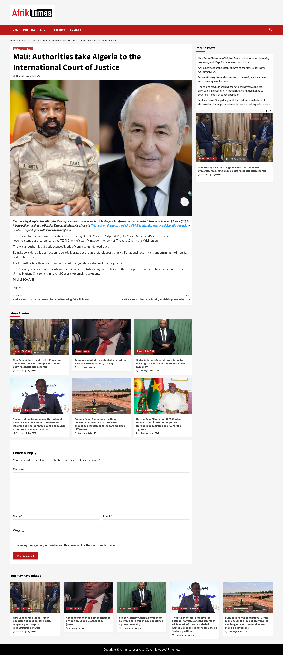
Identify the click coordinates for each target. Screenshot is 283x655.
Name (17, 516)
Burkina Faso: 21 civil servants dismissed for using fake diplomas (51, 297)
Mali (21, 287)
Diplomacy (19, 49)
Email (107, 516)
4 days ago (144, 433)
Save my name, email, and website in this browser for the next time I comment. (67, 545)
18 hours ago (21, 370)
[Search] (270, 29)
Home (29, 49)
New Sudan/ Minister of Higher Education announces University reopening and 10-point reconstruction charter (37, 363)
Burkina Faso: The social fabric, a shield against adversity (156, 297)
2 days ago (82, 367)
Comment (20, 469)
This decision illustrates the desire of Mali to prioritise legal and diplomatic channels (139, 225)
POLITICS (29, 30)
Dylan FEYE (35, 76)
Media (86, 351)
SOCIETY (75, 30)
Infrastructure (90, 410)
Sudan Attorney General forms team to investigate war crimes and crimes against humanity (161, 363)
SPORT (44, 30)
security (59, 30)
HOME (14, 30)
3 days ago (20, 433)
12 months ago (22, 76)
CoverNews (153, 649)
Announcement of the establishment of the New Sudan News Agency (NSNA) (101, 361)
